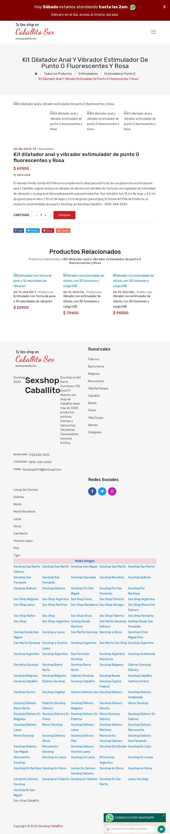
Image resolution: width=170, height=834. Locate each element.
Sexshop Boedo (110, 676)
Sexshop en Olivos (112, 768)
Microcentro (96, 381)
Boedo (92, 403)
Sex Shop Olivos (81, 616)
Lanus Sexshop (138, 779)
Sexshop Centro (24, 692)
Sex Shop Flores (81, 599)
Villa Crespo (95, 418)
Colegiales (95, 432)
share (65, 230)
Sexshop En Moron (54, 768)
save (49, 230)
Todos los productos (58, 74)
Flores (92, 410)
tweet (34, 230)
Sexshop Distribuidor (113, 746)
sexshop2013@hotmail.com (42, 469)
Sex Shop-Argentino (56, 621)
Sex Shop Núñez (24, 616)
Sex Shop (48, 616)
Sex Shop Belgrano (26, 599)
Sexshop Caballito (140, 676)
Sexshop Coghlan (53, 692)
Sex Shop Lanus (24, 605)
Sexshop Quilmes (139, 577)
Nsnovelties (46, 148)
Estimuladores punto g (119, 74)
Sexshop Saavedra (83, 577)
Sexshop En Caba (139, 746)
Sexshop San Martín (55, 566)
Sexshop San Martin (113, 566)
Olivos (17, 526)
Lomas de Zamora (25, 490)
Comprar (64, 215)
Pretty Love (45, 292)
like (20, 230)
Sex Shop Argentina (141, 599)
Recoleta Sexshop (26, 665)
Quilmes (18, 497)
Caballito (94, 396)
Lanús (17, 519)
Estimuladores (88, 74)
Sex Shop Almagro (112, 605)
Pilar (16, 548)
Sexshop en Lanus (54, 757)
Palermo (93, 359)
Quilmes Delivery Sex (85, 692)
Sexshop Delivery (111, 692)
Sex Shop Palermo (112, 616)
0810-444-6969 (40, 462)
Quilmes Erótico (138, 681)
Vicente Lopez (23, 541)
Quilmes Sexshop (82, 676)
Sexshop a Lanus (53, 632)
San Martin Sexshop (84, 632)
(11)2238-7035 (39, 455)
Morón (17, 504)
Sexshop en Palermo (56, 779)
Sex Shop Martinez (54, 605)
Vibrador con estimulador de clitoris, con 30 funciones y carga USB (82, 301)
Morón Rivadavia (24, 511)
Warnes (93, 425)
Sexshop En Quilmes (84, 779)
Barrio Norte (96, 366)
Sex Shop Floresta (112, 599)
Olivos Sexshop (138, 703)
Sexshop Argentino (83, 643)
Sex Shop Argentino (55, 599)
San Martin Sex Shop (113, 643)
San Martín (20, 533)
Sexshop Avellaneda (141, 654)
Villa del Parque (98, 388)
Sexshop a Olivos (111, 632)
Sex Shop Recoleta (141, 616)
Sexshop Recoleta (112, 577)
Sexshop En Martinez (28, 768)
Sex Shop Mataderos (84, 605)
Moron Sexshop (52, 725)
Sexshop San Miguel (84, 566)
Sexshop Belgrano (112, 665)
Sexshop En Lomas (140, 757)
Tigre (16, 555)
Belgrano (94, 374)
